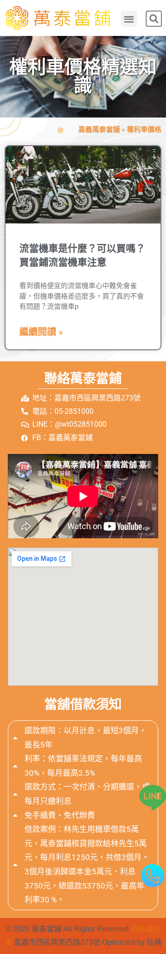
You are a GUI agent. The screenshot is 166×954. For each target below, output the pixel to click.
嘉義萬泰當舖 (99, 129)
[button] (129, 19)
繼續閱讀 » (41, 331)
